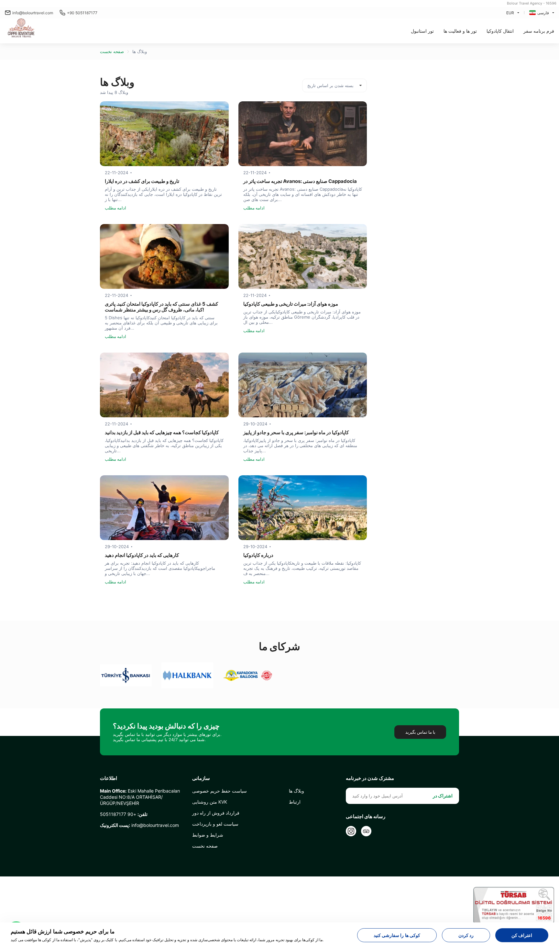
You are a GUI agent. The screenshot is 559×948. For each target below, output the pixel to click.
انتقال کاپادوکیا (500, 31)
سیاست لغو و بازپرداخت (215, 824)
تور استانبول (422, 31)
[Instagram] (351, 831)
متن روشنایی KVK (209, 802)
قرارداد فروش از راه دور (215, 813)
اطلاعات (108, 778)
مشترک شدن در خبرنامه (370, 778)
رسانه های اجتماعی (365, 816)
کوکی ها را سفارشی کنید (397, 935)
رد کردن (466, 935)
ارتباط (295, 802)
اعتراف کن (521, 935)
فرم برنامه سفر (538, 31)
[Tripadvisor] (366, 831)
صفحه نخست (112, 51)
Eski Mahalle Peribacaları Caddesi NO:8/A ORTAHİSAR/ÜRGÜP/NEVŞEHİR (140, 797)
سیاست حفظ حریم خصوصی (219, 791)
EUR (510, 12)
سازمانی (201, 778)
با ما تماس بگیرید (420, 732)
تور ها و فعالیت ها (460, 31)
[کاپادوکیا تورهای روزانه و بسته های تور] (22, 28)
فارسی (543, 12)
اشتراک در (443, 795)
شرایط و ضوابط (207, 835)
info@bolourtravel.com (32, 12)
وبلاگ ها (139, 51)
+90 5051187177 (82, 12)
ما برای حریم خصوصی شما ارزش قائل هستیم (63, 931)
